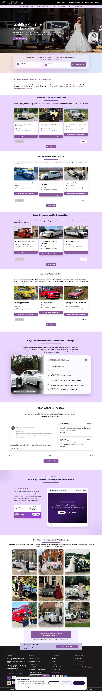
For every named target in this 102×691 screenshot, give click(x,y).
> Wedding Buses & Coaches (37, 667)
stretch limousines (83, 221)
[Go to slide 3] (53, 455)
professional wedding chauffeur (23, 88)
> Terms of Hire (56, 669)
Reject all (54, 683)
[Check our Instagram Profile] (89, 667)
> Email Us (80, 658)
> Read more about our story (14, 671)
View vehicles (31, 38)
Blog (91, 2)
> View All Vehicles (34, 658)
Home (58, 2)
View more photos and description (26, 136)
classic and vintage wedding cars (50, 103)
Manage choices (66, 683)
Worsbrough (31, 498)
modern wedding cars (59, 162)
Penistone (16, 496)
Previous (11, 455)
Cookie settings (72, 512)
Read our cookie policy (23, 687)
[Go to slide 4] (54, 455)
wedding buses (74, 221)
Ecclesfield (31, 496)
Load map (61, 512)
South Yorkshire (29, 502)
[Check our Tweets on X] (86, 667)
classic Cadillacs (38, 281)
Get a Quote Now (67, 646)
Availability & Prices (74, 2)
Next (92, 455)
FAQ (82, 2)
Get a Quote (51, 147)
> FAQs (54, 658)
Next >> (84, 141)
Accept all (79, 683)
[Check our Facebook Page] (79, 667)
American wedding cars (44, 280)
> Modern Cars (33, 664)
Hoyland (23, 500)
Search (46, 675)
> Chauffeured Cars (57, 667)
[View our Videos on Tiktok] (76, 667)
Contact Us (97, 2)
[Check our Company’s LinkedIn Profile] (91, 667)
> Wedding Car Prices (35, 672)
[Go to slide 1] (50, 455)
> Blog (53, 661)
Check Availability (20, 38)
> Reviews (54, 664)
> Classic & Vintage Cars (36, 661)
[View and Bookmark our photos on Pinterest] (82, 667)
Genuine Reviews (76, 6)
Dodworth (22, 496)
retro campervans (67, 86)
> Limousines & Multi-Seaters (37, 669)
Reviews (87, 2)
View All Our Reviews (51, 461)
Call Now (37, 514)
